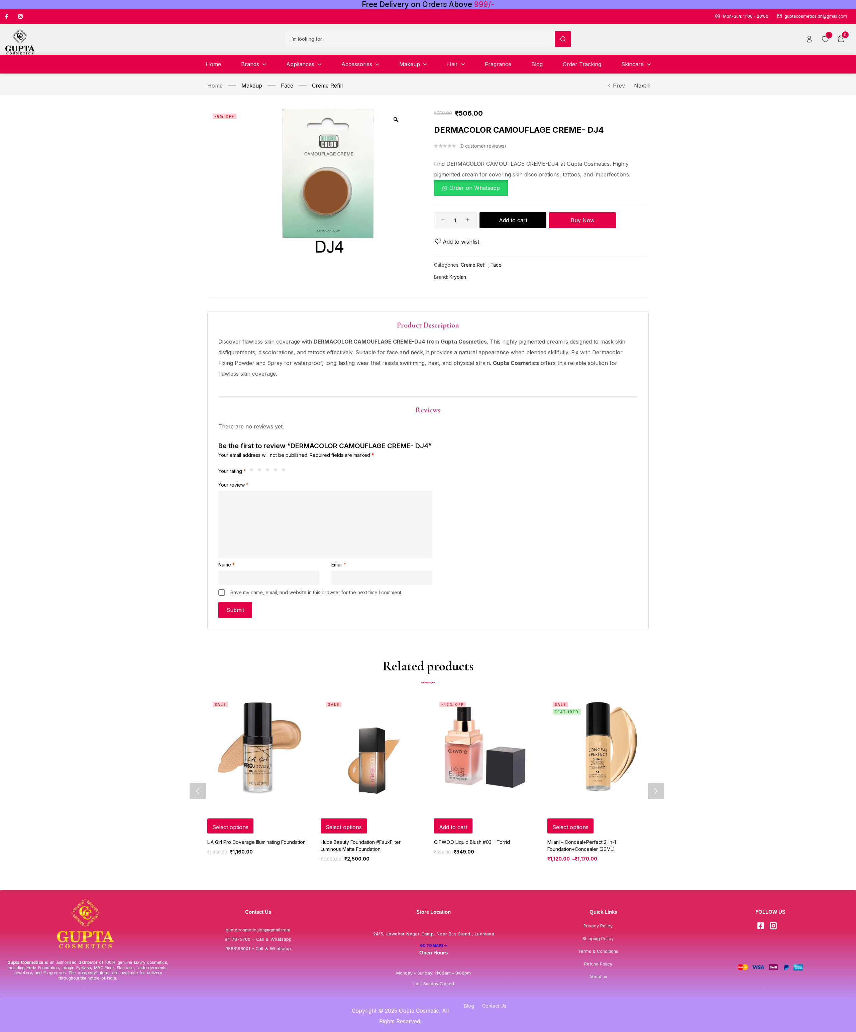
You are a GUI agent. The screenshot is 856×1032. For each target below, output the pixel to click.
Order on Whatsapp (474, 187)
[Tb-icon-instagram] (20, 16)
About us (598, 976)
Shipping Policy (598, 938)
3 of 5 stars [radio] (269, 471)
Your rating (232, 471)
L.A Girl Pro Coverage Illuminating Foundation (256, 842)
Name (226, 564)
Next (640, 85)
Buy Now (583, 220)
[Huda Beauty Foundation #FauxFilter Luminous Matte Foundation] (371, 747)
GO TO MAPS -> (433, 945)
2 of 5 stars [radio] (261, 471)
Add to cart (513, 220)
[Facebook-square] (760, 925)
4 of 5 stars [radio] (277, 471)
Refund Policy (598, 963)
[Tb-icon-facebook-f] (7, 16)
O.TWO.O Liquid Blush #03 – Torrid (472, 842)
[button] (471, 187)
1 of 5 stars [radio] (253, 471)
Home (215, 85)
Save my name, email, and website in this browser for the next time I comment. (316, 592)
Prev (619, 85)
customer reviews (482, 146)
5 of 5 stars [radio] (285, 471)
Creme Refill (327, 85)
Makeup (251, 85)
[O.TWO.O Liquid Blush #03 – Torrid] (484, 747)
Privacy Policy (598, 925)
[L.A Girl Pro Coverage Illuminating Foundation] (258, 747)
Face (287, 85)
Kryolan (457, 277)
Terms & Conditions (598, 951)
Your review (233, 485)
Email (338, 564)
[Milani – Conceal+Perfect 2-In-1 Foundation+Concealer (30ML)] (598, 747)
